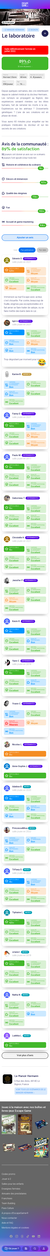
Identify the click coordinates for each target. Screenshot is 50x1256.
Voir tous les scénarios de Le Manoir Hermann (31, 1091)
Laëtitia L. (17, 1035)
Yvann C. (16, 703)
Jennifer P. (17, 580)
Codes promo (8, 1174)
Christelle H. (18, 537)
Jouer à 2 (6, 1179)
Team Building (8, 1203)
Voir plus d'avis (25, 1055)
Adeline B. (17, 786)
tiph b (15, 321)
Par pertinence (27, 250)
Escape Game (25, 4)
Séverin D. (17, 258)
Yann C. (16, 661)
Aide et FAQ (7, 1223)
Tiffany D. (17, 869)
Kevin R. (16, 621)
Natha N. (16, 994)
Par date (42, 250)
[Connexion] (44, 1248)
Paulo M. (16, 455)
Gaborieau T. (18, 498)
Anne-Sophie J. (20, 766)
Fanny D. (16, 413)
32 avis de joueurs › (25, 63)
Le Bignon (33, 30)
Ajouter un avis (25, 237)
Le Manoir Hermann (14, 30)
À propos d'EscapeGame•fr (15, 1213)
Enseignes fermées (11, 1188)
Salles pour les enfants (13, 1184)
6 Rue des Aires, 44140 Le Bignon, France (27, 1083)
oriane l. (16, 952)
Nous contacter (9, 1218)
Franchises (7, 1198)
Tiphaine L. (17, 912)
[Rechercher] (35, 1248)
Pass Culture (8, 1208)
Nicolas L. (17, 744)
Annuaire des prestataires (14, 1193)
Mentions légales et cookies (15, 1227)
